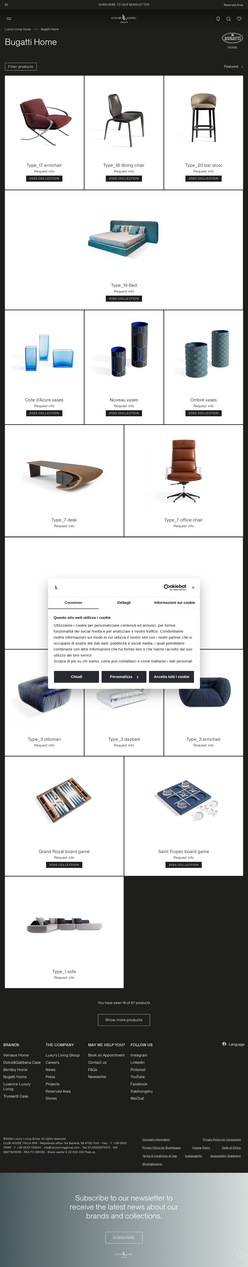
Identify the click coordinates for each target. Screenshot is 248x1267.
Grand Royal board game (64, 851)
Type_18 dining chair (124, 165)
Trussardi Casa (15, 1096)
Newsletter (97, 1077)
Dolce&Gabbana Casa (22, 1062)
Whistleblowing (152, 1164)
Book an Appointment (106, 1055)
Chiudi (76, 677)
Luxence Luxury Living (17, 1086)
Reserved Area (58, 1091)
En (6, 4)
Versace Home (16, 1055)
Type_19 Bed (124, 285)
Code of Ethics (231, 1147)
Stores (51, 1098)
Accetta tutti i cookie (171, 677)
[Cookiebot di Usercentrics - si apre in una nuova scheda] (171, 587)
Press (50, 1077)
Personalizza (121, 677)
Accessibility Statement (225, 1156)
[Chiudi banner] (193, 587)
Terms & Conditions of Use (159, 1156)
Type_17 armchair (44, 165)
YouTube (138, 1077)
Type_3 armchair (203, 739)
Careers (52, 1062)
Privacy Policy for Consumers (222, 1139)
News (51, 1069)
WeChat (137, 1098)
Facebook (139, 1084)
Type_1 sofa (64, 971)
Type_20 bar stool (203, 165)
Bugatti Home (15, 1077)
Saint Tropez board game (183, 851)
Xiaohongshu (142, 1091)
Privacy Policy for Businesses (161, 1147)
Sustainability (193, 1156)
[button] (9, 19)
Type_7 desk (64, 520)
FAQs (93, 1069)
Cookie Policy (201, 1147)
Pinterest (138, 1069)
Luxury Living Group (18, 29)
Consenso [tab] (73, 602)
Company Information (156, 1139)
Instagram (139, 1055)
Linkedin (138, 1062)
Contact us (97, 1062)
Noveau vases (124, 399)
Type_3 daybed (124, 739)
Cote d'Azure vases (44, 399)
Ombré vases (203, 399)
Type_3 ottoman (44, 739)
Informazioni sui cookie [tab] (174, 602)
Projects (53, 1084)
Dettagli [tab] (124, 602)
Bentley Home (15, 1069)
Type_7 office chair (183, 520)
